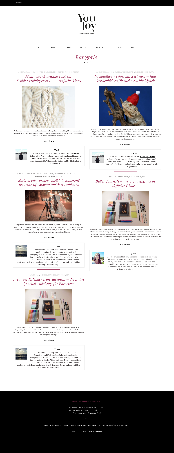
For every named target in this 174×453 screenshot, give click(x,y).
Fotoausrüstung (37, 174)
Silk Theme (88, 431)
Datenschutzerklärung (108, 425)
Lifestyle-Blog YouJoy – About (56, 425)
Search (19, 3)
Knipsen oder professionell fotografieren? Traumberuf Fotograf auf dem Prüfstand (48, 182)
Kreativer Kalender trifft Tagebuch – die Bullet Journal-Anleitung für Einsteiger (48, 281)
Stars (54, 47)
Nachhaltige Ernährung (124, 72)
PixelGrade (98, 431)
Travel (134, 47)
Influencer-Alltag (61, 174)
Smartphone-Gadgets (53, 176)
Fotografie (48, 174)
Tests (83, 47)
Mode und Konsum (71, 153)
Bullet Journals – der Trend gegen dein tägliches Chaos (125, 183)
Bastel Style (38, 72)
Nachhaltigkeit (73, 72)
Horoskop (117, 47)
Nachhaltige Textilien (56, 72)
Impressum (125, 425)
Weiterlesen (49, 141)
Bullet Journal (135, 177)
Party (68, 47)
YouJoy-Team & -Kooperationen (83, 425)
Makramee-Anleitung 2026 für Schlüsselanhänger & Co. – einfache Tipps (49, 78)
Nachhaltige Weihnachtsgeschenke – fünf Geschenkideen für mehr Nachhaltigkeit (125, 78)
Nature (152, 72)
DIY (45, 72)
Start (39, 47)
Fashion (99, 47)
